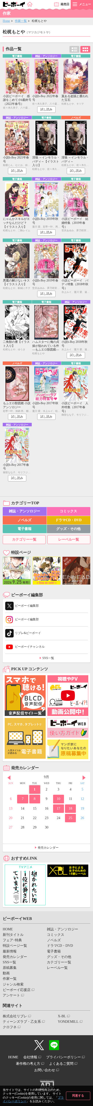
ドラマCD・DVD (68, 520)
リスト (74, 49)
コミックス (68, 511)
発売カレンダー (48, 847)
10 (58, 799)
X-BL (62, 1016)
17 (58, 808)
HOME (8, 929)
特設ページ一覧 (15, 946)
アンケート (11, 995)
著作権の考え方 (28, 1064)
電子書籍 (24, 529)
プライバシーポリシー (63, 1057)
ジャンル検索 (13, 984)
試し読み (46, 109)
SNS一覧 (48, 658)
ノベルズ (24, 520)
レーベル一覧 (68, 539)
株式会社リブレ (15, 1016)
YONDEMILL (68, 1022)
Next (84, 778)
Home (6, 21)
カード (85, 49)
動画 (6, 973)
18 (70, 808)
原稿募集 (10, 968)
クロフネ (10, 1027)
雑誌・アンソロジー (24, 511)
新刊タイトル (13, 935)
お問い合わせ (44, 1070)
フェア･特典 (12, 940)
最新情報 (10, 951)
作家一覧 (21, 21)
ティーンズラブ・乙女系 (22, 1022)
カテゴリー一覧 (24, 539)
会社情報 (30, 1057)
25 (70, 818)
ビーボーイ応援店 (17, 990)
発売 (65, 4)
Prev (9, 778)
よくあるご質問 (61, 1064)
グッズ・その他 (68, 529)
